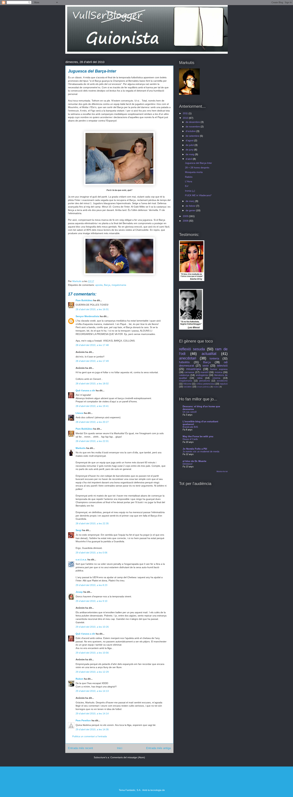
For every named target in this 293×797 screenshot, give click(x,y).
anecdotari (187, 358)
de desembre (193, 122)
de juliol (190, 145)
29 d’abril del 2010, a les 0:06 (91, 552)
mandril (204, 372)
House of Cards (190, 439)
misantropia (193, 369)
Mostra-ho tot (222, 471)
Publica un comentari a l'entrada (89, 736)
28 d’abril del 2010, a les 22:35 (92, 523)
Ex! (186, 186)
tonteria (214, 358)
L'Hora (188, 181)
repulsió (224, 384)
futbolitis (184, 362)
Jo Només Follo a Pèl (195, 448)
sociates (187, 387)
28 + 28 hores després (197, 167)
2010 (186, 118)
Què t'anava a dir (85, 390)
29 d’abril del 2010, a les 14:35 (92, 729)
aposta (99, 285)
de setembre (193, 135)
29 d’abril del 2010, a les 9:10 (91, 601)
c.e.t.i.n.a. (81, 559)
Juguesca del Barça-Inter (198, 163)
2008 (186, 220)
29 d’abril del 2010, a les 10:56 (92, 652)
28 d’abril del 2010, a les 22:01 (92, 441)
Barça (107, 285)
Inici (119, 748)
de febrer (191, 205)
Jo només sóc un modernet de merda (201, 451)
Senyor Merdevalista (87, 316)
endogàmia (202, 375)
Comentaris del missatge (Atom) (127, 757)
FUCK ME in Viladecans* (198, 195)
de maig (190, 154)
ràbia (199, 378)
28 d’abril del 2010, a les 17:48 (92, 345)
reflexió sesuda (192, 349)
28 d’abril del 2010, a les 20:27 (92, 422)
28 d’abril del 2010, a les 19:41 (92, 406)
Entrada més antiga (158, 748)
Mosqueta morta (194, 172)
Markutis (81, 448)
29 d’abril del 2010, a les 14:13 (92, 691)
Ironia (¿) (190, 190)
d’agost (190, 140)
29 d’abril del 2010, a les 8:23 (91, 585)
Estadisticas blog (71, 777)
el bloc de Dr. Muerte (194, 461)
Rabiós (188, 176)
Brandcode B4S (190, 427)
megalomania (119, 285)
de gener (191, 210)
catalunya (184, 375)
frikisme (187, 384)
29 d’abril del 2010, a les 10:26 (92, 626)
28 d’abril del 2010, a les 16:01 (92, 309)
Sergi (79, 530)
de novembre (193, 126)
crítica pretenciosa (205, 384)
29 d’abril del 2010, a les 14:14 (92, 713)
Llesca (79, 413)
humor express (219, 369)
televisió (222, 365)
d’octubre (191, 131)
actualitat (209, 353)
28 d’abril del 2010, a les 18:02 (92, 383)
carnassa (189, 372)
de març (190, 201)
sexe (205, 365)
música (218, 372)
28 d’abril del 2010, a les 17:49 (92, 361)
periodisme (204, 381)
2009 (186, 216)
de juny (190, 149)
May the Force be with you (198, 436)
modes (216, 387)
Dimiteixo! (187, 464)
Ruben (79, 678)
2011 (186, 113)
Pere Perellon (83, 720)
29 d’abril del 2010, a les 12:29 (92, 671)
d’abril (189, 159)
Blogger (169, 790)
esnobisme (222, 381)
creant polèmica (203, 387)
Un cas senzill (190, 412)
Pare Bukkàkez (84, 300)
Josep (79, 592)
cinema (216, 378)
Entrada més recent (80, 748)
